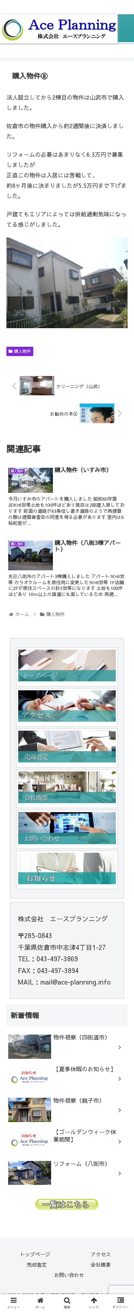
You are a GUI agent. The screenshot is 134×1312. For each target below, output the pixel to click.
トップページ (35, 1254)
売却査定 (37, 1264)
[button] (120, 874)
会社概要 (101, 1264)
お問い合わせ (69, 1274)
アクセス (101, 1254)
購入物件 (22, 351)
